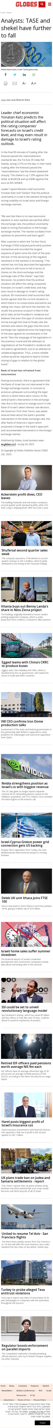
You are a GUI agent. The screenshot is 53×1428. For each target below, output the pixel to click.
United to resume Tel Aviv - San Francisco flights (25, 1235)
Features (35, 1385)
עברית (32, 1395)
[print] (5, 84)
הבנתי (42, 1422)
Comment (22, 1385)
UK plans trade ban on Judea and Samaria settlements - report (25, 1179)
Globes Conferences (25, 1390)
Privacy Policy (40, 1400)
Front (3, 12)
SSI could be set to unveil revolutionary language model (24, 1009)
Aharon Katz (23, 99)
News (9, 12)
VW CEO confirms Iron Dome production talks (22, 723)
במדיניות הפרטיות (36, 1412)
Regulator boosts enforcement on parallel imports (25, 1347)
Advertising (9, 1400)
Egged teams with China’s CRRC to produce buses (25, 664)
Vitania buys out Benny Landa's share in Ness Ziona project (24, 608)
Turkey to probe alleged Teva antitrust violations (23, 1291)
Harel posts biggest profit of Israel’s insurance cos (23, 1123)
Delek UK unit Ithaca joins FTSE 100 (25, 900)
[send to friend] (14, 84)
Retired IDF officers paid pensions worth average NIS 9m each (26, 1065)
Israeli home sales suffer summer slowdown (25, 953)
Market (46, 1385)
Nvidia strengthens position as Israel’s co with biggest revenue (25, 785)
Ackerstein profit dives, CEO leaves (21, 496)
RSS (40, 1390)
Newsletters (7, 1390)
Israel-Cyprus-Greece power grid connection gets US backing (25, 843)
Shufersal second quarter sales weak (25, 552)
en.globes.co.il (8, 444)
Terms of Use (24, 1400)
